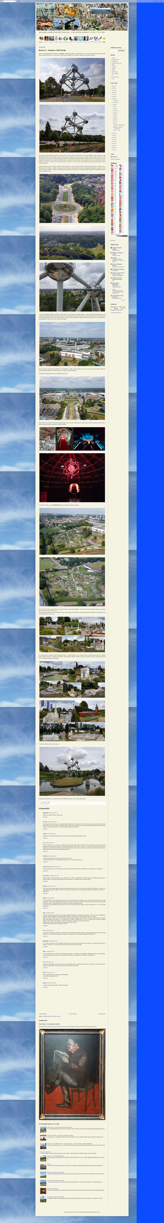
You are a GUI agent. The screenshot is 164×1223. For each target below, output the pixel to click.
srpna (114, 108)
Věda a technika (46, 803)
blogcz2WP (119, 310)
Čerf (44, 843)
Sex (112, 75)
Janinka (45, 983)
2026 (113, 86)
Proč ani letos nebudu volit (45, 1152)
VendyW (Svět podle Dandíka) (116, 248)
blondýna (45, 886)
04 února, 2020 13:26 (51, 983)
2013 (113, 145)
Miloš (44, 898)
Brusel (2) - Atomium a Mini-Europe (118, 127)
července (115, 110)
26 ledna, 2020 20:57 (50, 912)
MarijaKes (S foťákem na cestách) (117, 253)
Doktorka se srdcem (47, 866)
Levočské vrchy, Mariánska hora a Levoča (55, 1180)
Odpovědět (45, 817)
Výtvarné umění (115, 59)
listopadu (115, 102)
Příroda (113, 70)
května (114, 114)
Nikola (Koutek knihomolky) (115, 283)
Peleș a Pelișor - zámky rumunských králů (55, 1196)
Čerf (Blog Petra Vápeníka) (118, 269)
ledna (114, 123)
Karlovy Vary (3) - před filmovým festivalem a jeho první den (59, 1127)
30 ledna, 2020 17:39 (50, 972)
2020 (113, 98)
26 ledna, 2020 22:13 (49, 930)
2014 (113, 143)
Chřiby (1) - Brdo (116, 130)
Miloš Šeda (114, 157)
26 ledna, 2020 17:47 (52, 886)
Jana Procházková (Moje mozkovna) (117, 296)
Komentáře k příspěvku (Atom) (54, 1016)
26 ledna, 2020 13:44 (56, 866)
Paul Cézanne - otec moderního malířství (49, 1024)
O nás (113, 78)
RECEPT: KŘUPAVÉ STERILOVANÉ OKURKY (117, 275)
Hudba (113, 64)
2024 (113, 90)
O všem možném (115, 77)
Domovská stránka (72, 1013)
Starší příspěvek (102, 1013)
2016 (113, 139)
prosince (115, 100)
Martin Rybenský (115, 312)
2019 (113, 133)
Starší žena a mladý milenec (52, 1188)
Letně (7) (49, 1164)
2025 (113, 88)
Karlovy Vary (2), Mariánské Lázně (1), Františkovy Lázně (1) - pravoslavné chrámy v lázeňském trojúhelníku (69, 1143)
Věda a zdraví (114, 71)
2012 (113, 147)
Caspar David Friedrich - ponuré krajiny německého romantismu (60, 1135)
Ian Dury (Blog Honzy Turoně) (117, 264)
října (114, 104)
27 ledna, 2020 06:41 (53, 941)
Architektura (114, 61)
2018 (113, 135)
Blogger (98, 1212)
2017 (113, 137)
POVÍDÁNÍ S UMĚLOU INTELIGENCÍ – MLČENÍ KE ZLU (117, 260)
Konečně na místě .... (116, 250)
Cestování (114, 66)
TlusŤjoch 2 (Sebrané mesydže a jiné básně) (117, 278)
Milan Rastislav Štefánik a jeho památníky (55, 1172)
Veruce (113, 289)
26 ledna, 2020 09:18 (49, 842)
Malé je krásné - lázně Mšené (118, 266)
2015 (113, 141)
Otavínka (114, 258)
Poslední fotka (115, 270)
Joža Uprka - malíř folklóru (118, 125)
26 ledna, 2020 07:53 (53, 812)
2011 (113, 149)
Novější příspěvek (43, 1013)
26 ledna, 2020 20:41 (50, 898)
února (114, 121)
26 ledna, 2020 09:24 (52, 856)
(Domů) (113, 58)
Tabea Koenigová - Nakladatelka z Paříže (116, 286)
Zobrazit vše (123, 300)
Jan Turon (45, 821)
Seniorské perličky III (116, 298)
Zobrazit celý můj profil (115, 159)
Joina (44, 972)
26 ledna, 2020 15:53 (54, 875)
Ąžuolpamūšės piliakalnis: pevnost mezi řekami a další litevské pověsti (117, 292)
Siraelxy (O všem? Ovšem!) (118, 273)
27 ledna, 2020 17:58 (50, 951)
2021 (113, 96)
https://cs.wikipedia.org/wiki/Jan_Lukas (75, 859)
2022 (113, 94)
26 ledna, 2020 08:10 (52, 821)
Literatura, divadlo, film (116, 63)
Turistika (113, 68)
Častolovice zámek (116, 255)
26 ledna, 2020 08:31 (51, 833)
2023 (113, 92)
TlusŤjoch (45, 856)
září (114, 106)
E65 (113, 280)
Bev (44, 962)
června (114, 112)
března (114, 119)
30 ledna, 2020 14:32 (49, 961)
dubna (114, 117)
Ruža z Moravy (46, 875)
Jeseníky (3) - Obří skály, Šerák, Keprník (55, 1156)
